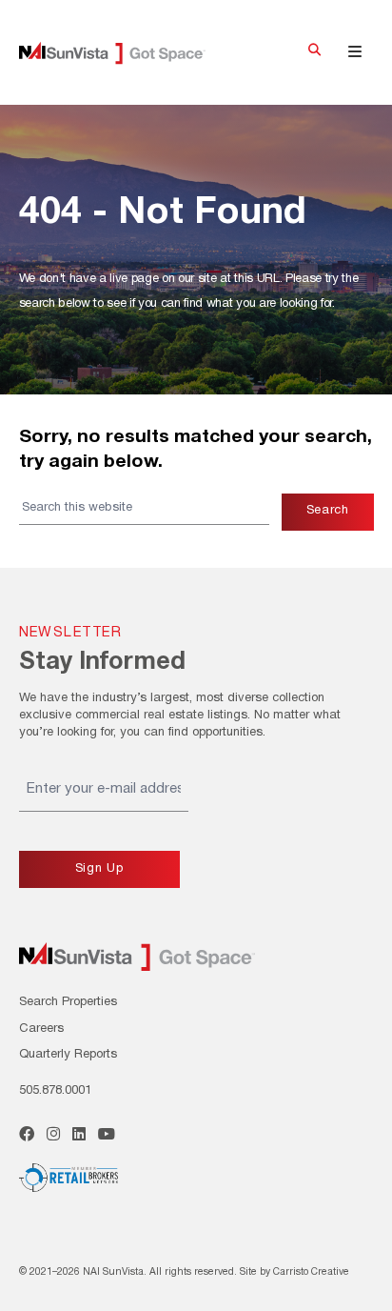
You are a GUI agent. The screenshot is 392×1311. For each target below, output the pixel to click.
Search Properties (68, 1002)
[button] (314, 52)
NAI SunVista (126, 52)
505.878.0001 (55, 1091)
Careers (41, 1029)
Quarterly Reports (68, 1054)
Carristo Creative (311, 1272)
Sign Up (99, 869)
